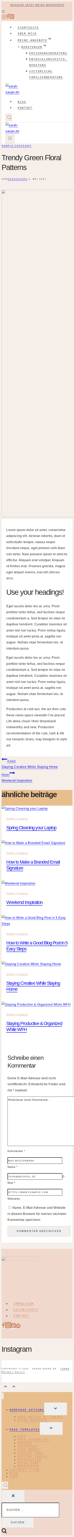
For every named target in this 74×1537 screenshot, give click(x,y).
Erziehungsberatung (48, 53)
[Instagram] (4, 18)
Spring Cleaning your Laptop (31, 827)
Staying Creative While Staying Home (30, 764)
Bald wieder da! (33, 1439)
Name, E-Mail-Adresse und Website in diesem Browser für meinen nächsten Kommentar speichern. (37, 1213)
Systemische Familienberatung (46, 74)
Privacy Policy (13, 1372)
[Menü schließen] (3, 1396)
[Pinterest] (11, 18)
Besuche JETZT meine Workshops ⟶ (33, 8)
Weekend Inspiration (17, 777)
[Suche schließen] (13, 1496)
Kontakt (25, 107)
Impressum (23, 1303)
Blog (22, 101)
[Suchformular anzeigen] (9, 117)
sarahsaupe (17, 179)
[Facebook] (7, 18)
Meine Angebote (32, 1420)
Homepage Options (26, 1409)
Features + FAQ (24, 1469)
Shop (13, 1476)
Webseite (13, 1198)
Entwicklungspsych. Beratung (48, 62)
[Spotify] (18, 1327)
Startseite (28, 27)
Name (12, 1166)
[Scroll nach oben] (6, 1387)
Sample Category (17, 146)
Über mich (27, 33)
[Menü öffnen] (10, 138)
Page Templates (24, 1429)
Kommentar (16, 1151)
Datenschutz (25, 1310)
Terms (65, 1369)
